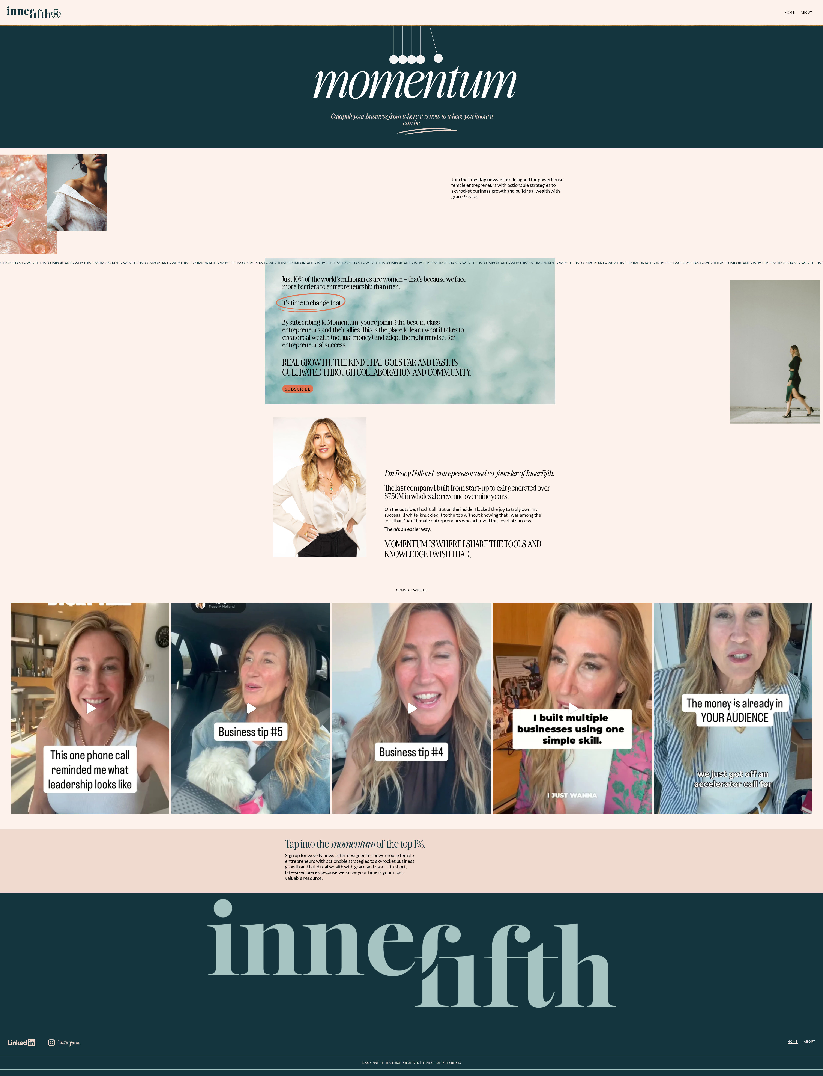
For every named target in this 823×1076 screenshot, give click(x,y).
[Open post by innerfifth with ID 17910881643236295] (733, 708)
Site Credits (452, 1062)
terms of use (431, 1062)
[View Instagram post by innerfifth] (165, 808)
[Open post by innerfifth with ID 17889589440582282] (250, 708)
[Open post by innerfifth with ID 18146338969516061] (411, 708)
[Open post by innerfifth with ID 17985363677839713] (572, 708)
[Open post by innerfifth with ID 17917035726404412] (90, 708)
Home (789, 12)
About (806, 12)
